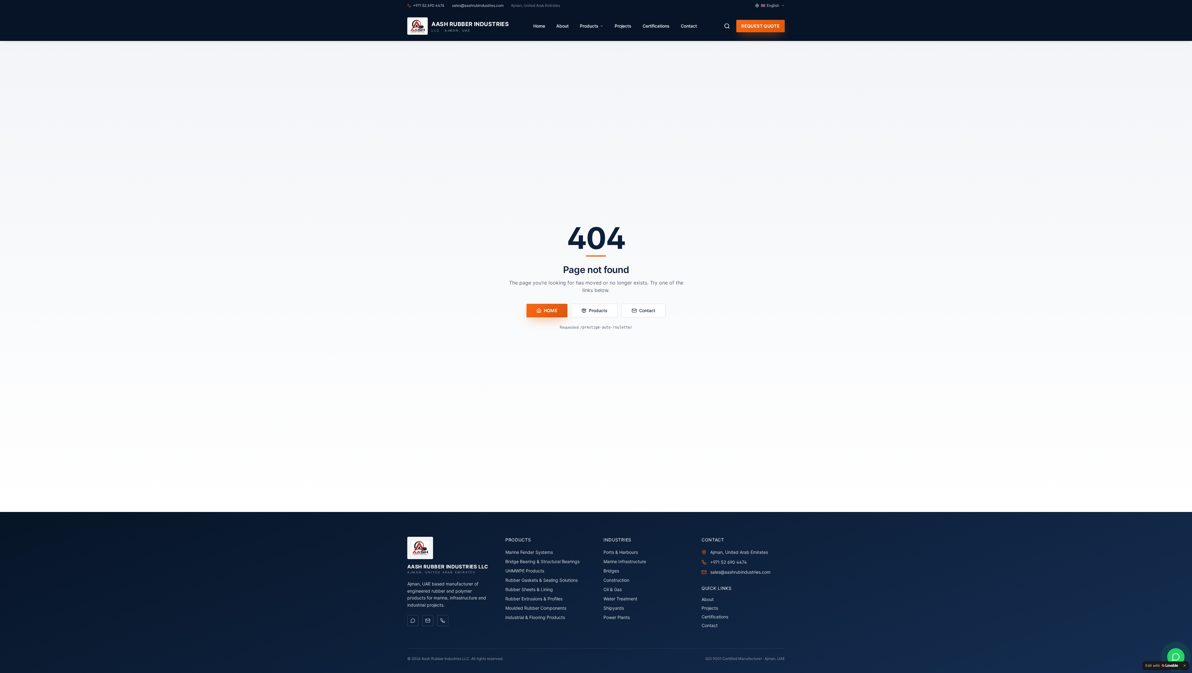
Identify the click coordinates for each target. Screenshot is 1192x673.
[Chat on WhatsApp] (412, 620)
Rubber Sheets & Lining (529, 589)
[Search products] (727, 26)
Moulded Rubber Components (535, 608)
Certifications (656, 26)
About (562, 26)
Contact (689, 26)
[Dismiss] (1184, 665)
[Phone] (442, 620)
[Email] (427, 620)
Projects (623, 26)
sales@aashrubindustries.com (740, 572)
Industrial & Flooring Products (535, 617)
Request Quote (760, 26)
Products (589, 26)
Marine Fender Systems (529, 552)
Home (539, 26)
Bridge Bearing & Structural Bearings (542, 561)
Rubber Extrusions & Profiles (533, 598)
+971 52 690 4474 (728, 562)
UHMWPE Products (524, 570)
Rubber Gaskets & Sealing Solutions (541, 580)
